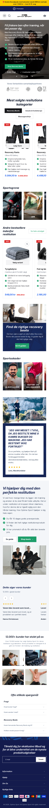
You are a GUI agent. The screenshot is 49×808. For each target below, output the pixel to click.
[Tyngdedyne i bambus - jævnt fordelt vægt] (17, 253)
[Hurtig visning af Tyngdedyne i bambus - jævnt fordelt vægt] (27, 244)
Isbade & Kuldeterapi (33, 111)
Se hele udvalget (37, 231)
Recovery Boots (13, 111)
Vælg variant (18, 263)
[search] (9, 15)
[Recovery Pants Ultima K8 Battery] (17, 136)
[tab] (16, 76)
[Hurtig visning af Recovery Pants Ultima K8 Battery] (27, 127)
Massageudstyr (24, 116)
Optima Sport (15, 805)
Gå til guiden (22, 346)
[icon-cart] (44, 15)
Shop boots (27, 539)
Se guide (9, 539)
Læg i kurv (17, 146)
